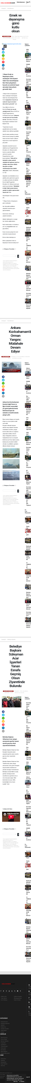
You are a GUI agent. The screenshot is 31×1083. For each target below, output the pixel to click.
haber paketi (3, 1079)
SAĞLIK (2, 1025)
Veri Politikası (4, 1000)
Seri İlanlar (3, 1049)
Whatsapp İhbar (18, 998)
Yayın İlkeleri (4, 998)
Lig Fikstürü (3, 1044)
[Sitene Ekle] (21, 991)
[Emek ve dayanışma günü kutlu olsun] (11, 44)
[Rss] (15, 991)
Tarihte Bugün (4, 1046)
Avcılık (2, 1032)
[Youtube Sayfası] (10, 991)
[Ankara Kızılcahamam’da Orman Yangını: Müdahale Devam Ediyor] (11, 367)
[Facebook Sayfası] (1, 991)
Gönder (18, 256)
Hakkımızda (4, 996)
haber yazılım (3, 1081)
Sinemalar (3, 1048)
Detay (16, 1081)
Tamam (22, 1081)
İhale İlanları (4, 1030)
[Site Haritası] (18, 991)
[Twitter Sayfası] (4, 991)
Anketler (3, 1060)
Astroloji (3, 1065)
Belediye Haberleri (11, 639)
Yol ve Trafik (4, 1039)
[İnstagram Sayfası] (7, 991)
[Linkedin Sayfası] (13, 991)
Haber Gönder (17, 1000)
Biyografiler (3, 1062)
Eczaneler (3, 1042)
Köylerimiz (3, 1027)
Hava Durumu (4, 1037)
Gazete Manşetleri (5, 1053)
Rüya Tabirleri (4, 1064)
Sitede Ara (3, 1058)
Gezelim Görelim (5, 1028)
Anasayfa (4, 8)
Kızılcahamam (21, 2)
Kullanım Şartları (18, 996)
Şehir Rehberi (4, 1051)
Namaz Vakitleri (5, 1041)
